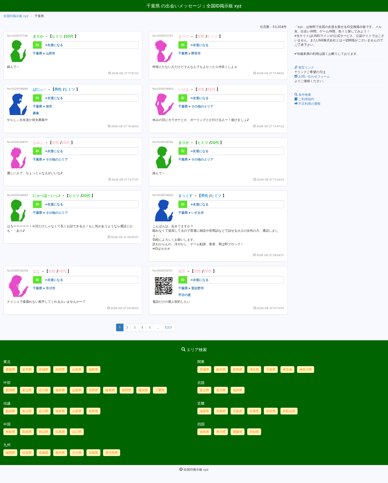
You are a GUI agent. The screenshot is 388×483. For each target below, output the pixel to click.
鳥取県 (10, 432)
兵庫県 (254, 411)
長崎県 (43, 452)
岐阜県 (110, 390)
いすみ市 (197, 212)
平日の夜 (184, 295)
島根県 (27, 432)
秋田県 (60, 369)
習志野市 (197, 288)
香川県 (221, 432)
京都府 (221, 411)
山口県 (77, 432)
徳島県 (204, 432)
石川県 (43, 390)
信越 (7, 403)
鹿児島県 (111, 452)
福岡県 (10, 452)
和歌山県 (289, 411)
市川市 (50, 288)
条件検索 (304, 94)
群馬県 (237, 369)
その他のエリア (202, 106)
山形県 (77, 369)
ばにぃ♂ (39, 89)
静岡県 (126, 390)
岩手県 (27, 369)
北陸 (201, 382)
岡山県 (43, 432)
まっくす (185, 195)
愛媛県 (237, 432)
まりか (38, 36)
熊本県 (60, 452)
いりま (183, 89)
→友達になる (53, 45)
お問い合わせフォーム (314, 76)
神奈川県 (305, 369)
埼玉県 (254, 369)
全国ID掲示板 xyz (16, 16)
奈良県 (271, 411)
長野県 (93, 390)
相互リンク (306, 67)
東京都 (287, 369)
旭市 (49, 106)
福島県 (93, 369)
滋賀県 (204, 411)
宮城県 (43, 369)
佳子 (181, 271)
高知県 (254, 432)
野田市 (196, 53)
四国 (201, 424)
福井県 (60, 390)
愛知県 (143, 390)
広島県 (60, 432)
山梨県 (77, 390)
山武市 (50, 53)
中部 (7, 382)
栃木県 (221, 369)
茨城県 (204, 369)
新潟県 (10, 390)
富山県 (27, 390)
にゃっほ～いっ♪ (46, 195)
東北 (7, 361)
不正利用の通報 (309, 103)
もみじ (38, 142)
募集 (36, 113)
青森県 (10, 369)
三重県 (160, 390)
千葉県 (37, 53)
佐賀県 (27, 452)
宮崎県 (93, 452)
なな (36, 271)
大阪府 (237, 411)
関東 (201, 361)
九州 (7, 445)
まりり (183, 36)
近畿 (201, 403)
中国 (7, 424)
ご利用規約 (306, 99)
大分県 (77, 452)
